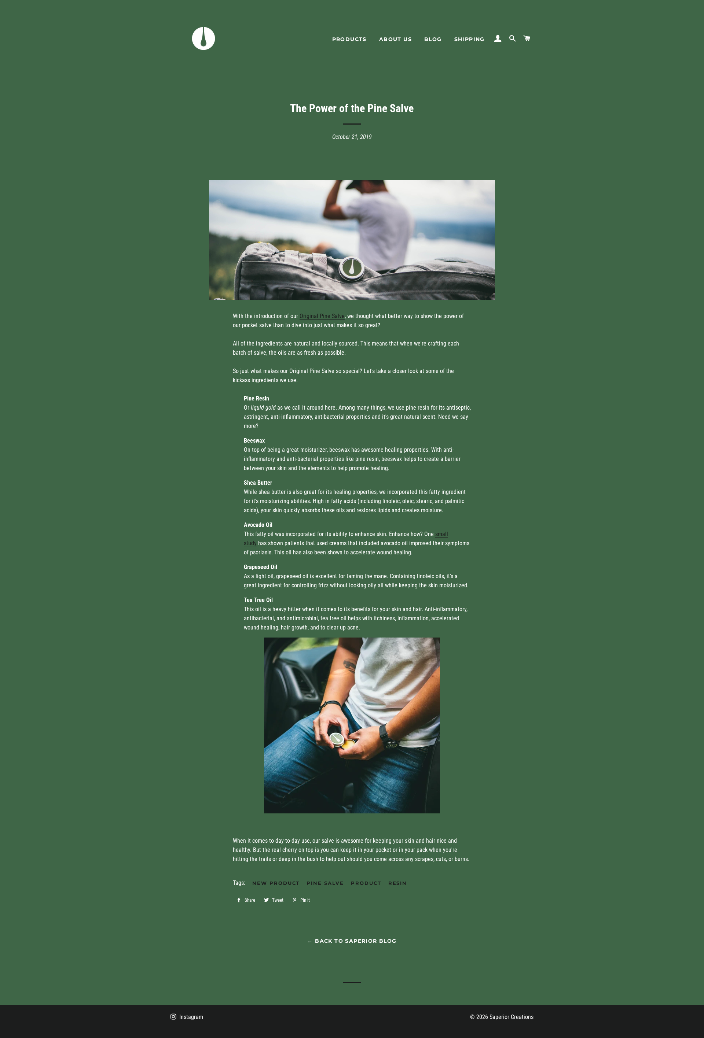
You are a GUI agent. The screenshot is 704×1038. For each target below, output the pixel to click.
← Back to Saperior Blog (351, 941)
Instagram (190, 1016)
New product (276, 883)
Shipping (469, 39)
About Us (395, 39)
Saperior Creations (511, 1016)
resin (397, 883)
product (366, 883)
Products (349, 39)
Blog (433, 39)
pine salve (325, 883)
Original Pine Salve (322, 316)
